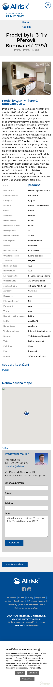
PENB (5, 369)
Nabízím (27, 26)
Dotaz (8, 513)
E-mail (8, 493)
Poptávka (40, 597)
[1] (26, 78)
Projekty (32, 601)
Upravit (20, 673)
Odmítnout (33, 673)
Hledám (26, 22)
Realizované (20, 601)
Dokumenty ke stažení (26, 608)
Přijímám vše (27, 679)
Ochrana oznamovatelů (21, 622)
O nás (21, 597)
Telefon (9, 503)
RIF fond (11, 597)
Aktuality (44, 601)
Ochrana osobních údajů (32, 604)
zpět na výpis (15, 564)
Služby (29, 597)
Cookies (40, 622)
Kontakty (12, 604)
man (33, 625)
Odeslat (14, 542)
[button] (26, 413)
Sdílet (5, 448)
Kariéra (7, 601)
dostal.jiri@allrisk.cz (15, 466)
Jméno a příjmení (14, 483)
